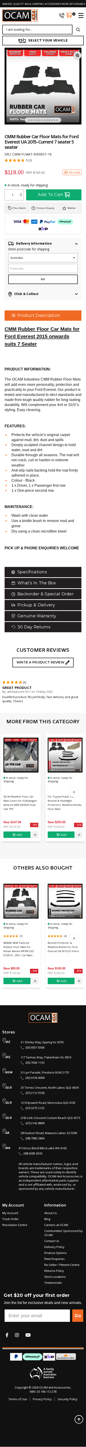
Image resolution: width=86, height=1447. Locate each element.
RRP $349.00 (56, 827)
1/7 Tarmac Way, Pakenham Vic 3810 (46, 1057)
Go (78, 1315)
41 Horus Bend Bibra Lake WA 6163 (43, 1148)
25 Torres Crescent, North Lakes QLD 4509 (50, 1087)
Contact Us (51, 1241)
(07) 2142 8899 (34, 1123)
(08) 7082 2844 (34, 1138)
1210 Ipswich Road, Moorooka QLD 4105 (48, 1103)
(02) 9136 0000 (34, 1078)
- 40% (34, 970)
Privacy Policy (42, 1399)
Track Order (10, 1219)
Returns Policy (54, 1271)
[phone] (61, 15)
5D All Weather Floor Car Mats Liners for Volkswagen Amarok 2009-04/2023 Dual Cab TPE (20, 803)
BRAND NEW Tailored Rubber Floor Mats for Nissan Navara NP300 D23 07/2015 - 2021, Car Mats (18, 949)
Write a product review (41, 662)
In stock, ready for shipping (28, 185)
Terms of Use (17, 1399)
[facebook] (7, 1335)
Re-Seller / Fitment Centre (62, 1265)
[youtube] (28, 1335)
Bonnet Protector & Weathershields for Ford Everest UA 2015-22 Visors (63, 947)
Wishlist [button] (71, 208)
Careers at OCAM (56, 1225)
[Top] (78, 1419)
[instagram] (17, 1335)
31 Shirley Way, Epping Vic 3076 (42, 1042)
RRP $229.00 (11, 827)
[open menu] (79, 15)
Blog (47, 1219)
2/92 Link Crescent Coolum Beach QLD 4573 (50, 1118)
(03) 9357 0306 (34, 1047)
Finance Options (55, 1253)
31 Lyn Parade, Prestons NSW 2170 (45, 1072)
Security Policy (68, 1399)
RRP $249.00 (56, 973)
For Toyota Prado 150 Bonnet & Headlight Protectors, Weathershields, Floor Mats (65, 803)
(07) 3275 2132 (34, 1108)
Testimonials (53, 1283)
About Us (50, 1213)
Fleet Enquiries (54, 1259)
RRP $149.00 (11, 973)
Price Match (19, 208)
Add (19, 835)
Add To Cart (50, 194)
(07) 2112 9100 (34, 1093)
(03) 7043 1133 (34, 1062)
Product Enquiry (45, 208)
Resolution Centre (14, 1225)
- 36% (34, 824)
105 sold (74, 172)
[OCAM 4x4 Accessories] (20, 15)
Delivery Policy (54, 1247)
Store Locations (55, 1277)
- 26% (78, 824)
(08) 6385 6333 (32, 1153)
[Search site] (78, 29)
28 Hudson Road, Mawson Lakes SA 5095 (49, 1133)
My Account (10, 1213)
